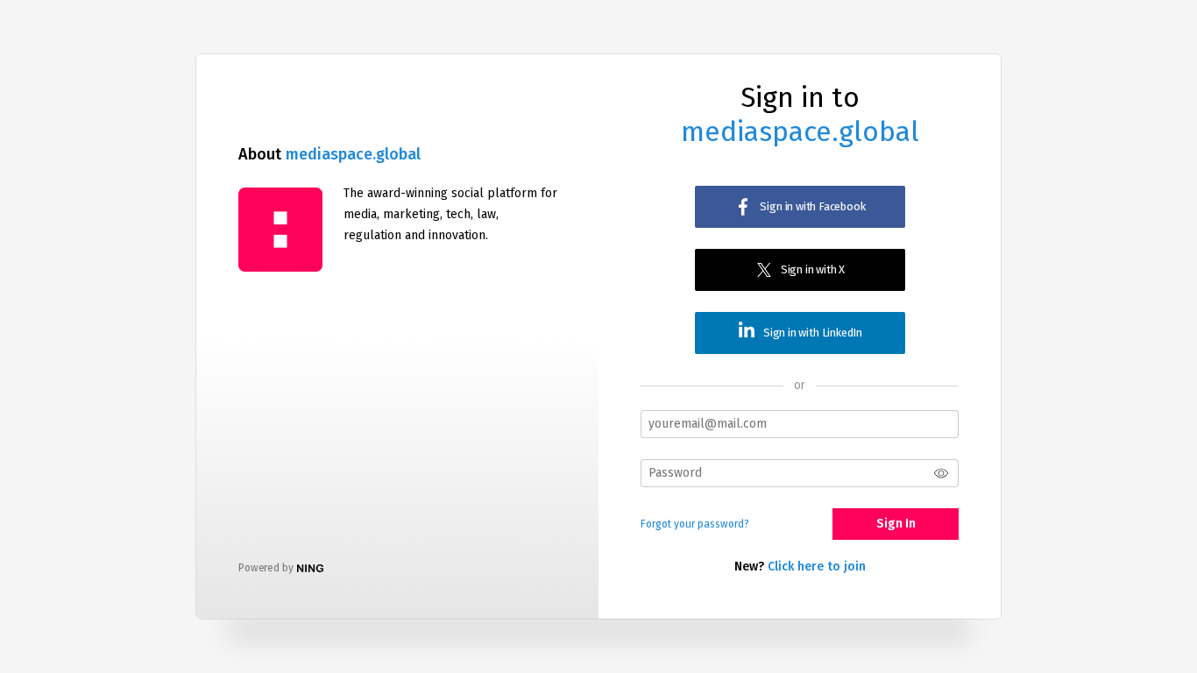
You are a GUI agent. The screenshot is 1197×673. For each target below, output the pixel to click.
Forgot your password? (695, 524)
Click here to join (817, 566)
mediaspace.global (353, 154)
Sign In (896, 523)
